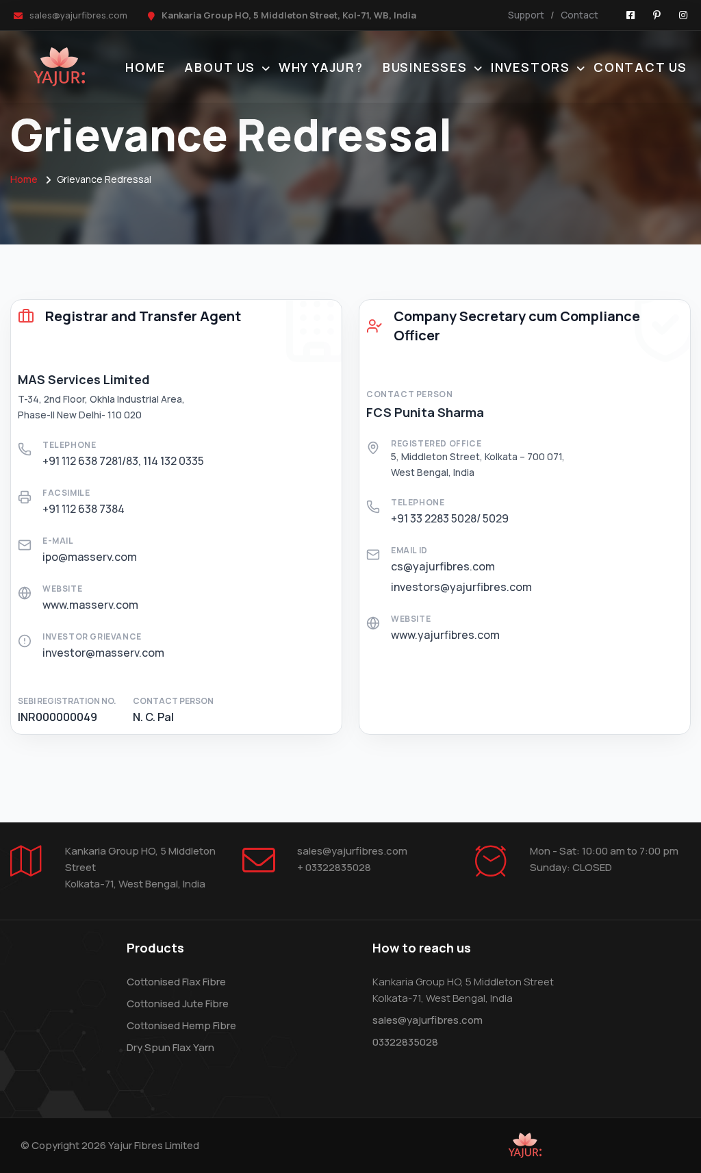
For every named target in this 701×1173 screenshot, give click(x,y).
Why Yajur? (321, 67)
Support (526, 14)
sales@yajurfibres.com (78, 15)
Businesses (425, 67)
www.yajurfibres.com (445, 634)
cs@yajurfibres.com (443, 566)
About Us (219, 67)
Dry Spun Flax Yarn (170, 1047)
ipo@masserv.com (89, 556)
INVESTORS (530, 67)
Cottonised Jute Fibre (178, 1003)
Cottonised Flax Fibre (176, 981)
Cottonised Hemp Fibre (181, 1025)
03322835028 (405, 1042)
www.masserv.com (90, 604)
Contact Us (640, 67)
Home (145, 67)
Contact (579, 14)
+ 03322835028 (334, 867)
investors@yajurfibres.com (461, 586)
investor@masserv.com (103, 652)
